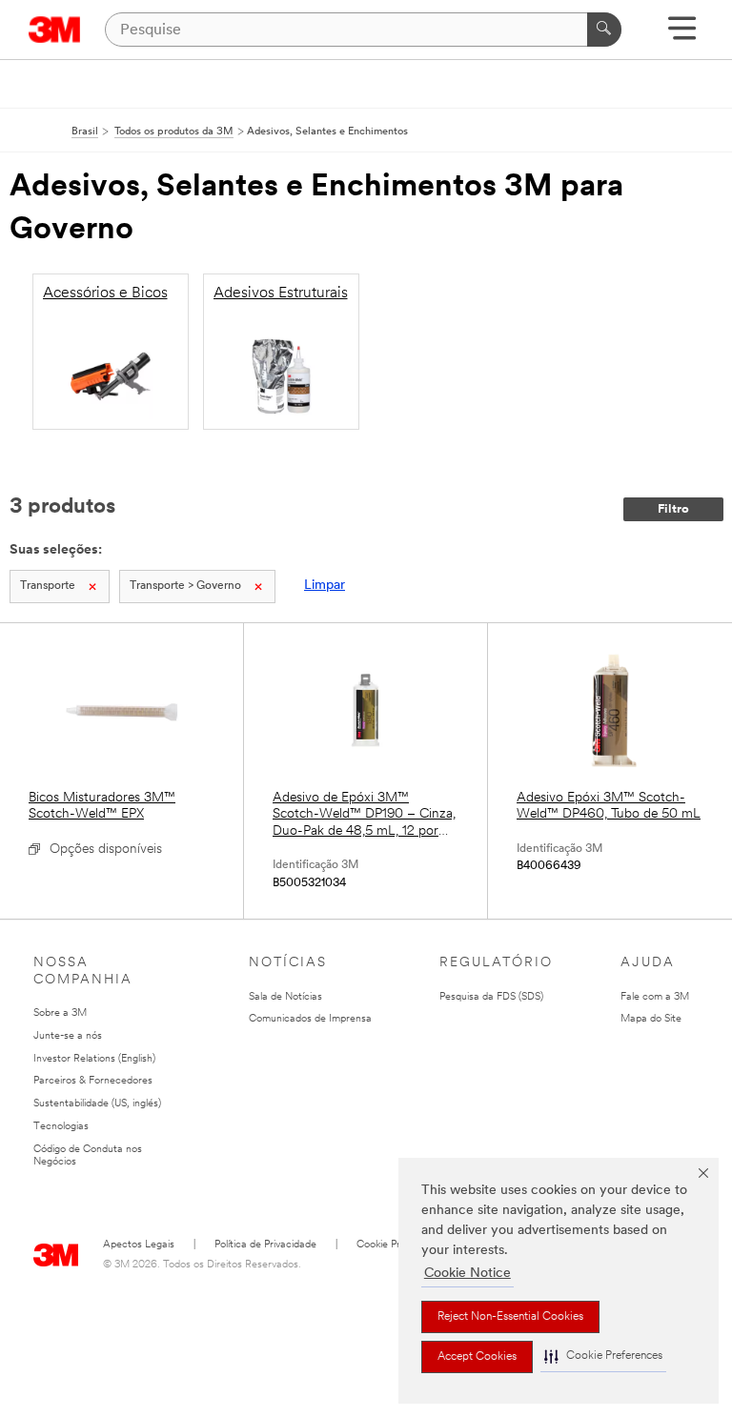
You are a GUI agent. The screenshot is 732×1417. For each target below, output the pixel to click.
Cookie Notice (467, 1273)
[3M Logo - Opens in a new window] (55, 29)
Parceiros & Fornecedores (92, 1081)
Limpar (324, 585)
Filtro (673, 509)
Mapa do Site (650, 1019)
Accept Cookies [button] (477, 1357)
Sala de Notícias (285, 997)
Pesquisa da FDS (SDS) (491, 997)
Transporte (47, 586)
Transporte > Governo (185, 586)
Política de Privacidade (265, 1245)
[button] (603, 1356)
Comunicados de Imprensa (310, 1019)
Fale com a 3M (654, 997)
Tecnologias (61, 1127)
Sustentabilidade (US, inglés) (97, 1104)
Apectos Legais (138, 1245)
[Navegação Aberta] (682, 35)
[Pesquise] (604, 29)
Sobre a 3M (60, 1013)
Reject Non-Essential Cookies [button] (510, 1317)
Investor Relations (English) (94, 1059)
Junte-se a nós (67, 1036)
